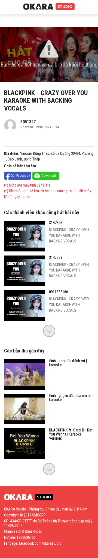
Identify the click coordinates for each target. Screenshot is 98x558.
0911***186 (58, 292)
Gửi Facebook (20, 176)
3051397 (28, 121)
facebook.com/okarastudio (40, 543)
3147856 (55, 223)
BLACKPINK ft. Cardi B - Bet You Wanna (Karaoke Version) (71, 434)
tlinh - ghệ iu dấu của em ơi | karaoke (71, 398)
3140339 (55, 258)
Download (49, 176)
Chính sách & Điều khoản (23, 531)
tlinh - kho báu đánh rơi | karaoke (68, 363)
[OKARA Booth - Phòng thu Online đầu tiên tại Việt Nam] (49, 7)
